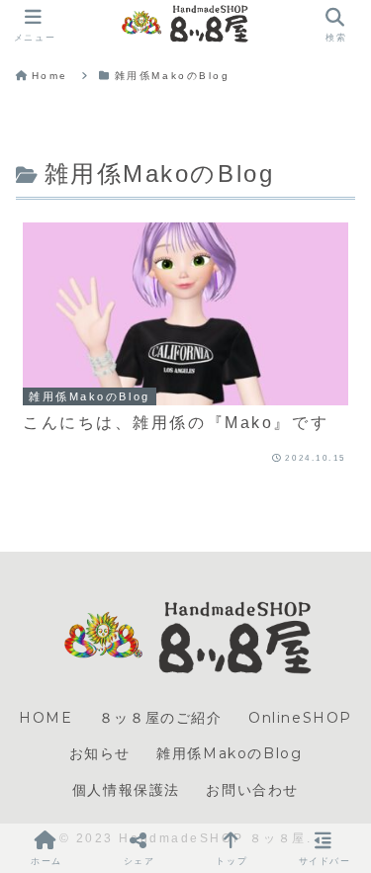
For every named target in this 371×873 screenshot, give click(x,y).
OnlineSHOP (300, 718)
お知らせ (100, 753)
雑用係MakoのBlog (229, 753)
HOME (45, 718)
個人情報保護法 (126, 790)
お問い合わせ (252, 790)
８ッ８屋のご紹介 (161, 718)
